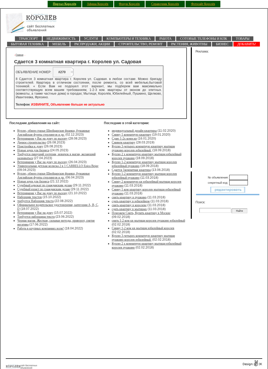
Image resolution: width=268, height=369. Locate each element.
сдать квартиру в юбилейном (131, 201)
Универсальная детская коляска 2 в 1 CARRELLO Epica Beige (57, 166)
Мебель (59, 44)
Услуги (91, 39)
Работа (165, 39)
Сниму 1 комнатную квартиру (131, 134)
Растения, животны (189, 44)
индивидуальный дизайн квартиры (134, 130)
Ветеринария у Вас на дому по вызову (42, 138)
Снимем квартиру (123, 142)
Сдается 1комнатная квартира (131, 170)
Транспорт (28, 39)
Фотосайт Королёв (203, 4)
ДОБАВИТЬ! (246, 44)
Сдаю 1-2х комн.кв (124, 138)
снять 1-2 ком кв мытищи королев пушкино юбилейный (148, 220)
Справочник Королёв (165, 4)
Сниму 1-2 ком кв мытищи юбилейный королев (143, 228)
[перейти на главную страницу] (34, 24)
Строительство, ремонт (141, 44)
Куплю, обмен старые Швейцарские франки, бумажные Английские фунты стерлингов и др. (53, 132)
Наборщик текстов (29, 197)
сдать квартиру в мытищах (129, 209)
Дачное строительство (31, 142)
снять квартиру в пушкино (129, 197)
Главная (19, 55)
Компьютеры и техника (129, 39)
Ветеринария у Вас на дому (35, 213)
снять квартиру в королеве (129, 205)
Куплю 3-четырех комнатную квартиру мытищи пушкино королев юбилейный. (143, 148)
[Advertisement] (230, 109)
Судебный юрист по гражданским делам (43, 189)
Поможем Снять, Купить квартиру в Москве (141, 213)
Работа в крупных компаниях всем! (40, 228)
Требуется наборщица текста (36, 216)
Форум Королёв (129, 4)
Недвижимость (61, 39)
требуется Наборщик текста (35, 201)
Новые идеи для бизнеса (33, 150)
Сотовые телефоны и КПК (203, 39)
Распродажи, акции (92, 44)
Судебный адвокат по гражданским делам (44, 185)
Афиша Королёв (97, 4)
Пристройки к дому (30, 146)
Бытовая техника (27, 44)
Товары (242, 39)
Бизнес (222, 44)
